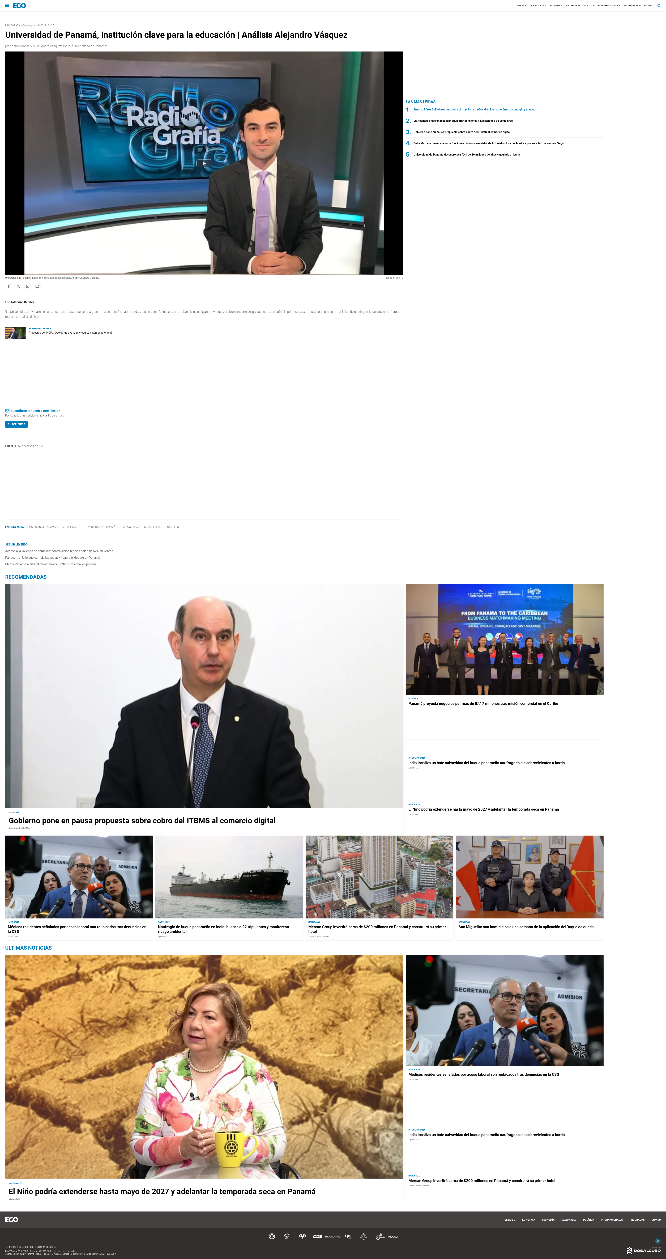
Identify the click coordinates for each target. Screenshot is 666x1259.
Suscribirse (16, 424)
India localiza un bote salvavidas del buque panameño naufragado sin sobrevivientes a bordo (486, 763)
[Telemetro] (272, 1239)
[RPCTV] (287, 1239)
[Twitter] (18, 286)
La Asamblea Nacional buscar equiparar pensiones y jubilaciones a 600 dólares (463, 120)
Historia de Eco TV (45, 1247)
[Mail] (37, 286)
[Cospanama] (317, 1239)
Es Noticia (537, 5)
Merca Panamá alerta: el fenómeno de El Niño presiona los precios (50, 564)
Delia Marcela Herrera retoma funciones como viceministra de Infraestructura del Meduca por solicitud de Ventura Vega (489, 143)
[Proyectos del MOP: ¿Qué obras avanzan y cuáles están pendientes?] (15, 338)
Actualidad (69, 526)
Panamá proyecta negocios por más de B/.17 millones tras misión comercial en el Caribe (483, 704)
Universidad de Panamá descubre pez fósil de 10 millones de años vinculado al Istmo (467, 154)
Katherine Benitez (22, 302)
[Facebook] (8, 286)
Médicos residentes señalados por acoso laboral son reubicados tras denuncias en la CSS (483, 1074)
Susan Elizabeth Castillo (161, 526)
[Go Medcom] (333, 1239)
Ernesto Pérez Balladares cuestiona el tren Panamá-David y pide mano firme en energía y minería (475, 109)
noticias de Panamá (42, 526)
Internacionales (609, 5)
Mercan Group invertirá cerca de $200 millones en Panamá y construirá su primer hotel (481, 1180)
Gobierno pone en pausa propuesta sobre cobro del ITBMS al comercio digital (462, 132)
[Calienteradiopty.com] (363, 1239)
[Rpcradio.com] (348, 1239)
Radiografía (13, 25)
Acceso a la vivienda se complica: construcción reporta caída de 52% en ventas (59, 551)
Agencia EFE (413, 768)
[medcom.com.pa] (394, 1239)
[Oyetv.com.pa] (302, 1239)
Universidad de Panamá (99, 526)
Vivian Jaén (413, 815)
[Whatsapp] (27, 286)
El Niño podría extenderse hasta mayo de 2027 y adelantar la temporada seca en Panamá (483, 809)
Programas (631, 5)
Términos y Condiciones (19, 1247)
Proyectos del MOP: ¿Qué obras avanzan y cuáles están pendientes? (70, 332)
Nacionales (573, 5)
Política (589, 5)
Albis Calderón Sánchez (318, 936)
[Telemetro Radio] (378, 1239)
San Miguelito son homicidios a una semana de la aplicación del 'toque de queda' (526, 927)
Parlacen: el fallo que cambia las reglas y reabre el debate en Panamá (52, 557)
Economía (556, 5)
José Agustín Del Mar (19, 828)
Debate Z (522, 5)
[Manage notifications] (658, 1241)
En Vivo (648, 5)
